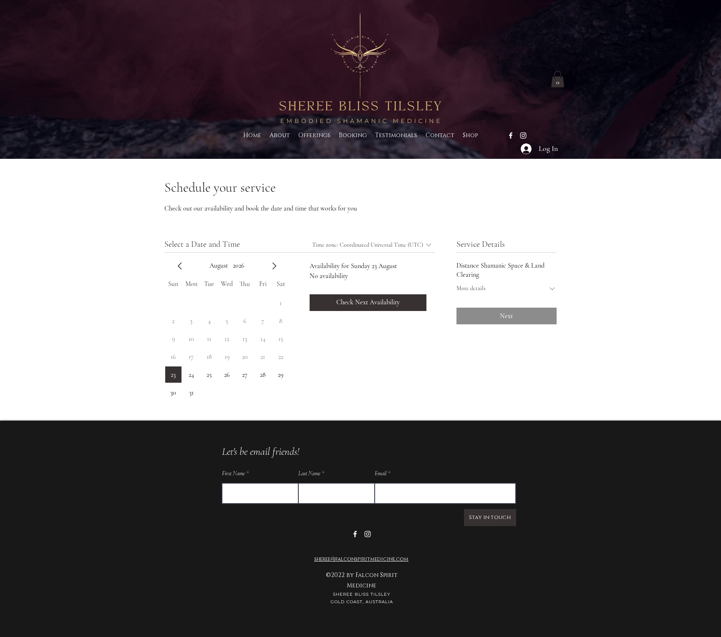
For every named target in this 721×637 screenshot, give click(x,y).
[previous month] (180, 266)
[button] (558, 79)
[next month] (274, 266)
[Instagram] (523, 135)
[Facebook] (511, 135)
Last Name (309, 473)
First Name (233, 473)
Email (380, 473)
